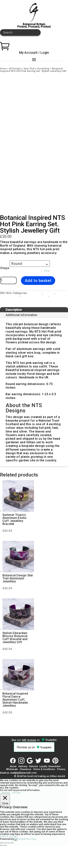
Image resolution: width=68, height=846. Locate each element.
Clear (47, 270)
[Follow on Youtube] (47, 761)
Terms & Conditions (44, 769)
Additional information (21, 315)
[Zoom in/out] (1, 842)
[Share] (8, 842)
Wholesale (12, 769)
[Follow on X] (38, 761)
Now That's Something (36, 68)
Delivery (23, 766)
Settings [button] (5, 792)
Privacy (61, 769)
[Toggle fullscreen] (5, 842)
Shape (4, 268)
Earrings (48, 293)
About (13, 766)
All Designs (15, 68)
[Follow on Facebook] (13, 761)
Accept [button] (16, 792)
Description (14, 309)
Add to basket (38, 280)
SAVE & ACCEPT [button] (9, 836)
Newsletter (55, 766)
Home (3, 68)
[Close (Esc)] (12, 842)
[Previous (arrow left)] (1, 845)
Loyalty (43, 766)
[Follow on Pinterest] (55, 761)
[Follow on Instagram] (21, 761)
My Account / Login (34, 52)
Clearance (25, 769)
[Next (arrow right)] (5, 845)
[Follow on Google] (30, 761)
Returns (33, 766)
